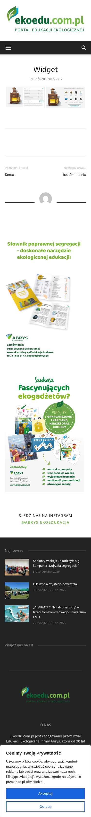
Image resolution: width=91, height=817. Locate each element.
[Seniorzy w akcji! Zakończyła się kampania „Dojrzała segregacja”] (17, 567)
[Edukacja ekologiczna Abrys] (45, 20)
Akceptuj (45, 793)
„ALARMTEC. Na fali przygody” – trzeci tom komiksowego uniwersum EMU (59, 612)
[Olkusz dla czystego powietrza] (17, 590)
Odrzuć (45, 806)
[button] (84, 47)
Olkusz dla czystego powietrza (55, 584)
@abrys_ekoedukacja (46, 522)
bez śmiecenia (74, 175)
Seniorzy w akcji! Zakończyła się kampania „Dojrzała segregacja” (56, 563)
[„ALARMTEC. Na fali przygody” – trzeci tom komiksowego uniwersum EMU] (17, 613)
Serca (9, 175)
